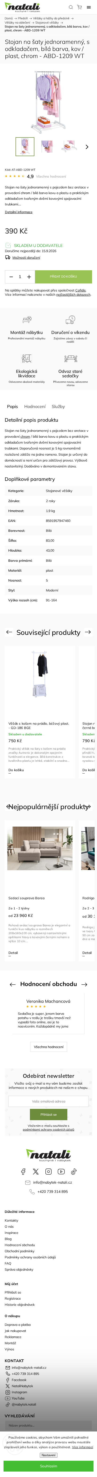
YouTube (61, 1171)
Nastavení (49, 1455)
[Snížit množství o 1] (11, 277)
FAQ (8, 1263)
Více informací (82, 1447)
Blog (8, 1239)
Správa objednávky (19, 1269)
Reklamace (13, 1337)
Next (88, 632)
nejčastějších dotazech (73, 294)
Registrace (13, 1298)
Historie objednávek (20, 1304)
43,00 (50, 550)
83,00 (50, 540)
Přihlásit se (48, 1114)
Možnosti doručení (26, 257)
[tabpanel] (40, 712)
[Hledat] (70, 7)
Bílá (49, 530)
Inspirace (11, 1233)
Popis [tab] (12, 406)
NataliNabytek (35, 1171)
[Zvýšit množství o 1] (29, 277)
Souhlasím (48, 1466)
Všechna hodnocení (51, 176)
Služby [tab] (58, 406)
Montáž (10, 1343)
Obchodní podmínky (19, 1251)
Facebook (23, 1171)
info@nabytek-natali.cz (52, 1182)
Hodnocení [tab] (34, 406)
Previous (9, 632)
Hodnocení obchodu (20, 1245)
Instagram (48, 1171)
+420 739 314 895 (52, 1191)
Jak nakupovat (15, 1331)
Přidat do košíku (63, 276)
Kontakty (11, 1220)
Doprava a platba (18, 1325)
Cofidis (80, 290)
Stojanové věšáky (59, 491)
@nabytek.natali (73, 1171)
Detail (13, 953)
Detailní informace (18, 212)
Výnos (9, 1349)
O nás (9, 1226)
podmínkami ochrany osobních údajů (48, 1129)
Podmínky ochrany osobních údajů (30, 1257)
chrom (25, 193)
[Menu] (88, 7)
